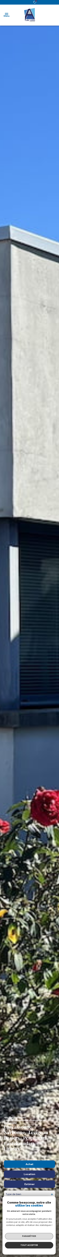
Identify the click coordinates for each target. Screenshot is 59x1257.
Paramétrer (29, 1236)
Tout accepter (29, 1245)
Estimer (29, 1184)
